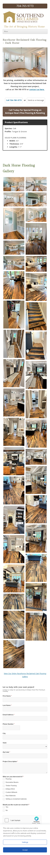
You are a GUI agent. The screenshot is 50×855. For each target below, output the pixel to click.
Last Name (7, 705)
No (6, 810)
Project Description (10, 761)
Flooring (8, 779)
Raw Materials (10, 796)
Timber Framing (11, 786)
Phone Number (9, 724)
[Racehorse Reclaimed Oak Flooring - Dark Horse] (36, 264)
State (5, 743)
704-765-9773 (25, 6)
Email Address (8, 715)
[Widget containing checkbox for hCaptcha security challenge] (22, 820)
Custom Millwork (11, 792)
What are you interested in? (13, 777)
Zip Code (6, 752)
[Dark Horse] (13, 184)
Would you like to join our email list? (16, 805)
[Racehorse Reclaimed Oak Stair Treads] (36, 316)
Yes (6, 807)
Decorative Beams (11, 782)
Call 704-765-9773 (14, 100)
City (4, 733)
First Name (7, 696)
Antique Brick (10, 789)
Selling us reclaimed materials (16, 799)
